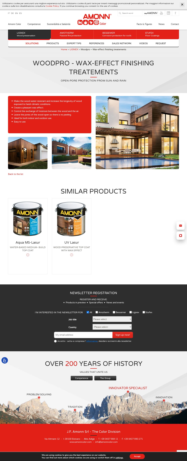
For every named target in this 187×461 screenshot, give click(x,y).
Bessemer (116, 34)
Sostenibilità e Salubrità (58, 24)
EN (16, 13)
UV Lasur (71, 242)
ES (20, 13)
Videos (143, 43)
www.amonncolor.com (81, 442)
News (162, 24)
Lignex (26, 34)
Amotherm (70, 34)
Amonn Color (14, 24)
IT (9, 13)
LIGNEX (74, 49)
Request (161, 43)
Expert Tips (74, 43)
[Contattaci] (180, 226)
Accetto (61, 341)
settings (119, 457)
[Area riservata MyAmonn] (180, 235)
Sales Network (121, 43)
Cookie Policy (52, 6)
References (96, 43)
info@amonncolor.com (106, 442)
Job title (72, 319)
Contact (175, 24)
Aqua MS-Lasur (28, 242)
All (91, 312)
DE (12, 13)
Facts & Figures (144, 24)
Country (72, 327)
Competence (34, 24)
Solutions (32, 43)
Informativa (91, 341)
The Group (105, 378)
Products (52, 43)
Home (64, 49)
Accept (137, 456)
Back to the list (15, 174)
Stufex (152, 34)
